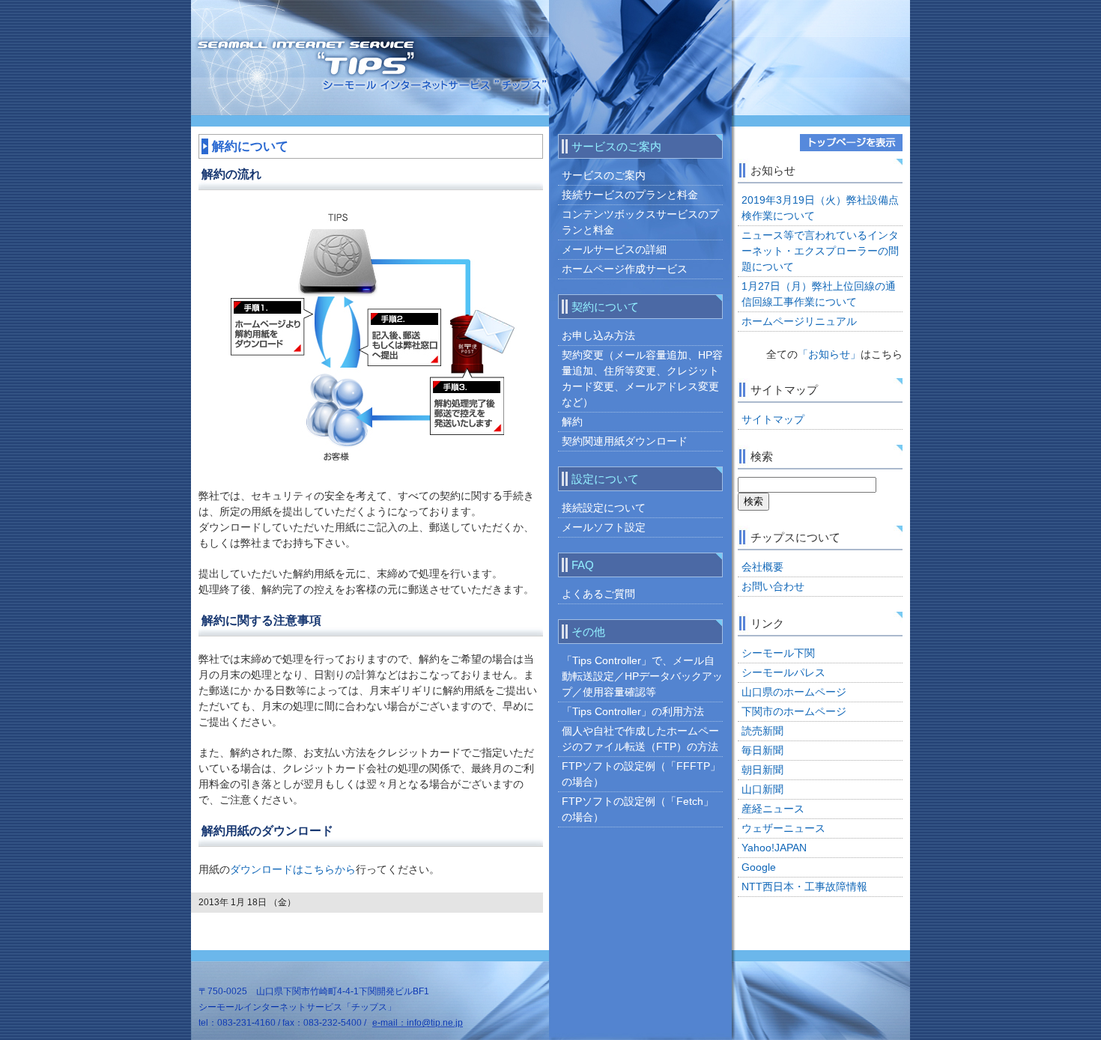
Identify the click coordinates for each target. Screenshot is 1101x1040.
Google (758, 867)
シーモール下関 (778, 653)
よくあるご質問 (598, 594)
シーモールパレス (783, 672)
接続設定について (604, 508)
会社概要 (762, 567)
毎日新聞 (762, 750)
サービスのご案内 (604, 175)
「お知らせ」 (829, 354)
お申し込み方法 (598, 335)
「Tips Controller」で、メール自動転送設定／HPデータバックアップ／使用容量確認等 (642, 676)
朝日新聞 (762, 770)
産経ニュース (772, 809)
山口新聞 (762, 789)
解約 (572, 422)
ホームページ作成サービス (625, 269)
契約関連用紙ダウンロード (625, 441)
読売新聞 (762, 731)
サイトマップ (772, 419)
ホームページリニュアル (799, 321)
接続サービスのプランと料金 (630, 195)
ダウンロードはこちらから (293, 869)
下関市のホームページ (793, 711)
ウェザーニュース (783, 828)
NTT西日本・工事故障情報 (804, 886)
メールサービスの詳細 (614, 249)
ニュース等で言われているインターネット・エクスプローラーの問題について (820, 251)
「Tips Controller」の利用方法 (633, 711)
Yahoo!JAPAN (774, 848)
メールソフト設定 (604, 527)
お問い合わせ (772, 586)
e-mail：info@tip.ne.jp (417, 1023)
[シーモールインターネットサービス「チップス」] (313, 73)
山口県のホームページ (793, 692)
